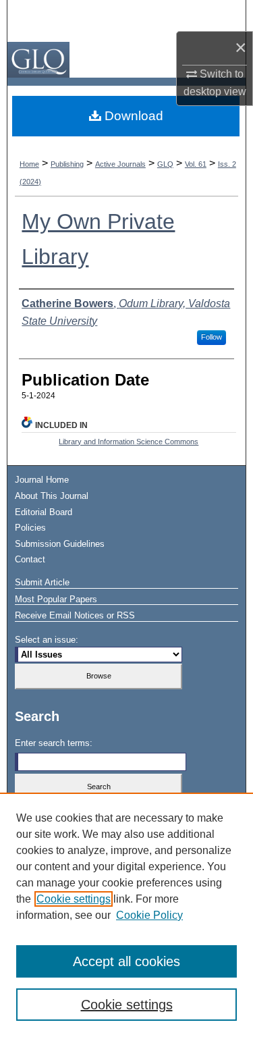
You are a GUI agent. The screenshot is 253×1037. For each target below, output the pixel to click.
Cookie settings (73, 899)
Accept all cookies (126, 961)
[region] (126, 915)
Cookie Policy (149, 915)
